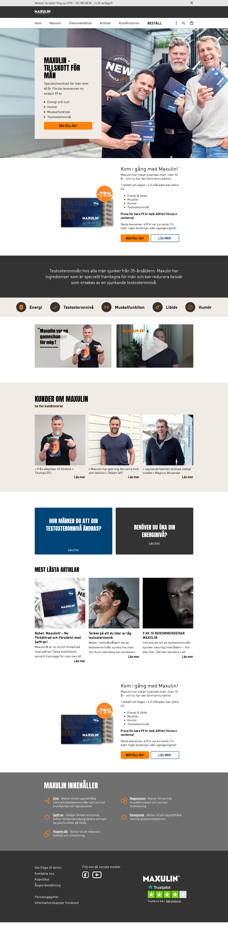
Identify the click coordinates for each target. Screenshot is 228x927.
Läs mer (79, 477)
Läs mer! (164, 238)
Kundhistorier (129, 23)
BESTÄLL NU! (68, 126)
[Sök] (183, 23)
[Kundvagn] (191, 23)
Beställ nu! (135, 238)
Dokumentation (80, 23)
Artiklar (105, 23)
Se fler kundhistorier (49, 406)
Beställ (154, 23)
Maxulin (55, 23)
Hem (38, 23)
